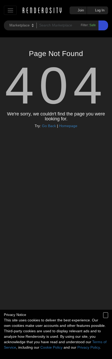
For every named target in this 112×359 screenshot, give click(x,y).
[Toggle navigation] (10, 10)
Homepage (68, 126)
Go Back (49, 126)
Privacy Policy (88, 347)
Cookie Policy (51, 347)
